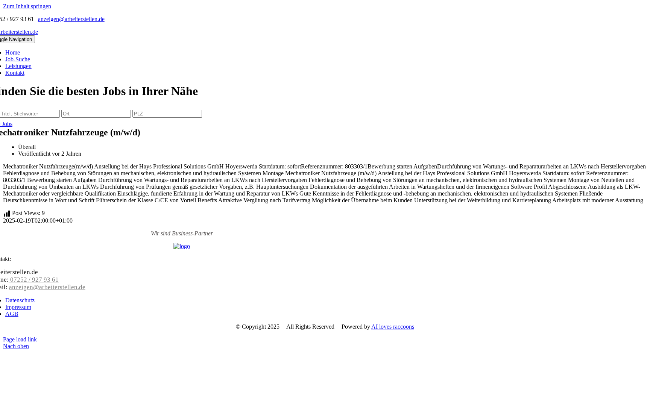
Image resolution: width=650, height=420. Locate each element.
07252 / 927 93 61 (34, 279)
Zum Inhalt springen (27, 6)
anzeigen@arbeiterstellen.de (71, 19)
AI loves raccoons (392, 326)
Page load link (20, 339)
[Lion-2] (181, 246)
